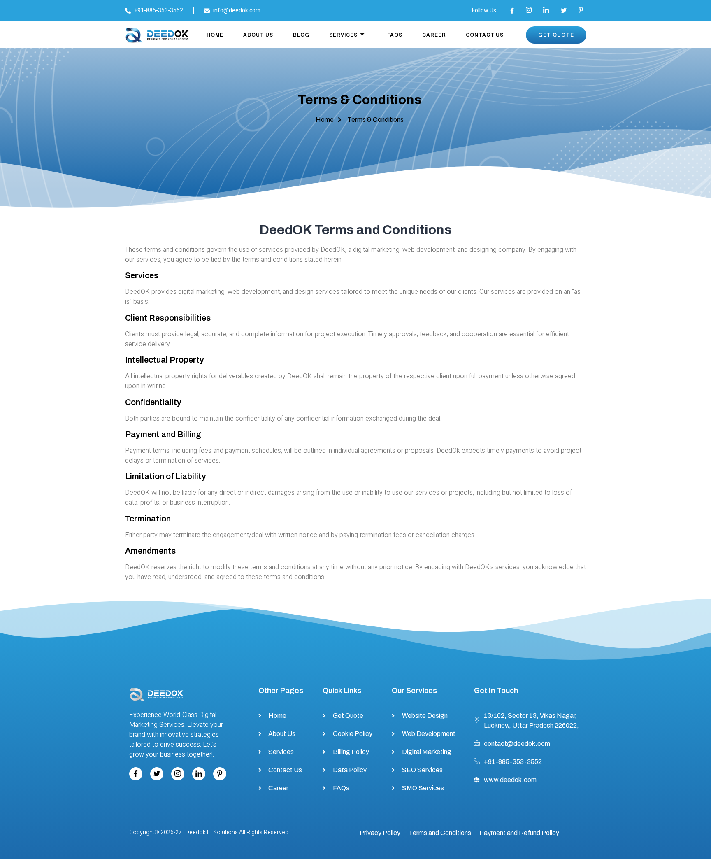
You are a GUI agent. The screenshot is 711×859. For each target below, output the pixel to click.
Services (343, 35)
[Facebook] (135, 773)
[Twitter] (156, 773)
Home (215, 35)
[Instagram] (177, 773)
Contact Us (485, 35)
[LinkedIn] (198, 773)
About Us (258, 35)
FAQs (394, 35)
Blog (301, 35)
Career (434, 35)
